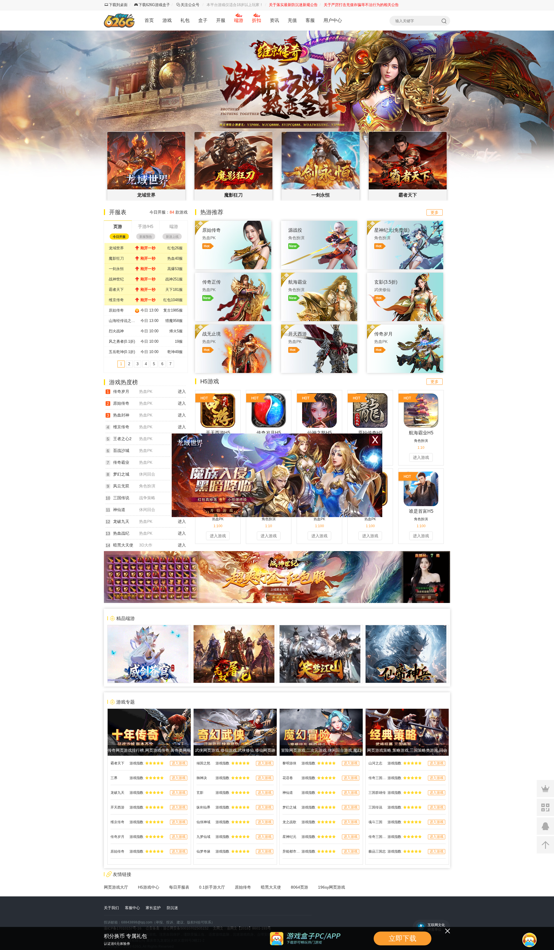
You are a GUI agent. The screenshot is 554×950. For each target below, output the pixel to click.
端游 (238, 20)
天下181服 (174, 289)
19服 (179, 341)
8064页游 (299, 887)
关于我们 (111, 908)
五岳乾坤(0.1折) (122, 352)
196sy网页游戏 (331, 887)
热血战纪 (121, 533)
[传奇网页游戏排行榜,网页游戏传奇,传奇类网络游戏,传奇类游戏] (149, 711)
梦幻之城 (121, 474)
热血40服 (175, 258)
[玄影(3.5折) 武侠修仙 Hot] (405, 275)
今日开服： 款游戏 (168, 212)
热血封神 (121, 415)
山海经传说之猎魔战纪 (125, 320)
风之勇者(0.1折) (122, 341)
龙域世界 (116, 248)
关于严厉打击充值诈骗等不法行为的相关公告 (361, 5)
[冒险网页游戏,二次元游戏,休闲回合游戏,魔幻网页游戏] (321, 711)
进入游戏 (421, 457)
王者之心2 (122, 438)
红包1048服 (173, 300)
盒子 (202, 20)
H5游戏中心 (148, 887)
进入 (182, 391)
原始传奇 (116, 310)
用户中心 (332, 20)
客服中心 (132, 908)
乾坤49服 (175, 352)
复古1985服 (173, 310)
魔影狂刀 (116, 258)
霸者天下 (116, 289)
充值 (292, 20)
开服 (220, 20)
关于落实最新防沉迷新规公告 (293, 5)
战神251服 (174, 279)
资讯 (274, 20)
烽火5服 (176, 331)
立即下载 (402, 938)
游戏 (167, 20)
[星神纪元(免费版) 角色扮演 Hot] (405, 223)
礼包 (185, 20)
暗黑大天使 (123, 545)
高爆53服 (175, 269)
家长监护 (153, 908)
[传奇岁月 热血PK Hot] (405, 327)
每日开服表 (179, 887)
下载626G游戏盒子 (154, 5)
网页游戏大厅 (116, 887)
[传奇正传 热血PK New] (233, 275)
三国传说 (121, 497)
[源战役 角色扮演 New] (319, 223)
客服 (310, 20)
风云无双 (121, 486)
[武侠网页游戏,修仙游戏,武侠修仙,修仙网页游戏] (235, 711)
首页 (149, 20)
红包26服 (175, 248)
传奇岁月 (121, 391)
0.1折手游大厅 (212, 887)
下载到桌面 (118, 5)
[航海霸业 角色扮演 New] (319, 275)
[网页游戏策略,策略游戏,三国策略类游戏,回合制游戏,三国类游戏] (407, 711)
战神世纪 (116, 279)
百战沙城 (121, 450)
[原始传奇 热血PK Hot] (233, 223)
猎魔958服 (174, 320)
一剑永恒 (116, 269)
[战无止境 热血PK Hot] (233, 327)
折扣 (256, 20)
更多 (435, 212)
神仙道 (119, 509)
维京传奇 (116, 300)
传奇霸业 (121, 462)
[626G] (119, 20)
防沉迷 (172, 908)
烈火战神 (116, 331)
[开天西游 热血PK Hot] (319, 327)
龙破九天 (121, 521)
